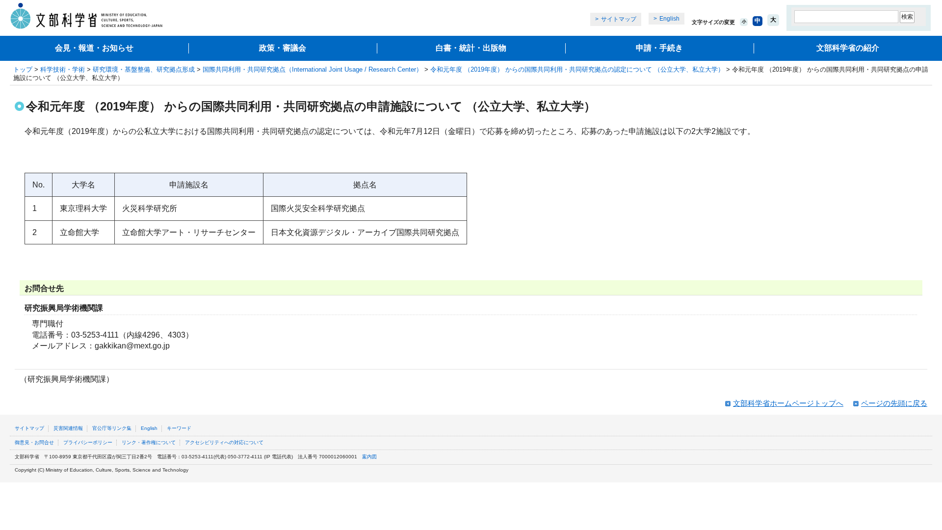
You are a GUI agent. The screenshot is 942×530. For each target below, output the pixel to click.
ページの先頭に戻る (894, 403)
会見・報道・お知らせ (94, 48)
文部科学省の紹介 (847, 48)
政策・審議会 (282, 48)
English (669, 18)
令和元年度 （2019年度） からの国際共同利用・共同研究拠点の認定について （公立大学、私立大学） (577, 69)
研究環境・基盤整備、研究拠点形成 (144, 69)
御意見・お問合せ (34, 442)
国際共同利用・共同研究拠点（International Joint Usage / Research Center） (312, 69)
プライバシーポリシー (87, 442)
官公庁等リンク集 (111, 428)
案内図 (369, 456)
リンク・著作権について (149, 442)
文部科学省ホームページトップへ (788, 403)
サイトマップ (618, 19)
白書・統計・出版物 (471, 48)
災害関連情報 (68, 428)
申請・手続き (659, 48)
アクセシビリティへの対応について (224, 442)
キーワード (179, 428)
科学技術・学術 (62, 69)
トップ (22, 69)
